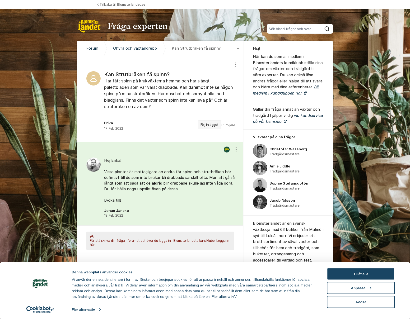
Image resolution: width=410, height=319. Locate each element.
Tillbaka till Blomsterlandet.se (122, 4)
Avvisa (361, 302)
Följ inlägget (209, 125)
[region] (160, 99)
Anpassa (358, 288)
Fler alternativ (83, 310)
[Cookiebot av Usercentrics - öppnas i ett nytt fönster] (40, 309)
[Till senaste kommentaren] (238, 48)
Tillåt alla (360, 274)
